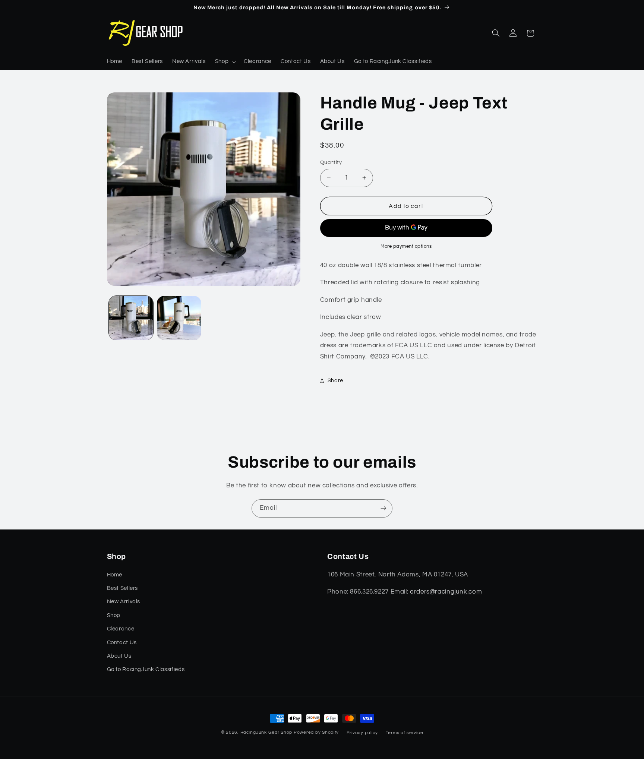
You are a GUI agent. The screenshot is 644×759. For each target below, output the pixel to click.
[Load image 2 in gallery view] (179, 318)
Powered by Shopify (316, 732)
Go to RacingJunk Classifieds (146, 669)
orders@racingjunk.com (446, 591)
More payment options (406, 246)
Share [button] (335, 380)
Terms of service (404, 733)
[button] (224, 62)
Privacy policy (362, 733)
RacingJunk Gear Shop (266, 732)
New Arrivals (124, 601)
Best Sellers (122, 588)
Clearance (121, 629)
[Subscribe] (383, 508)
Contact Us (122, 642)
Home (115, 575)
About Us (119, 656)
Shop (114, 615)
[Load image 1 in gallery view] (131, 318)
